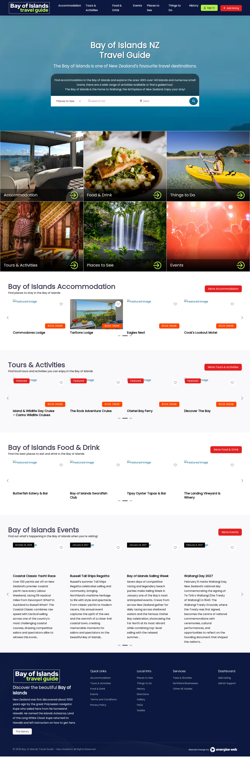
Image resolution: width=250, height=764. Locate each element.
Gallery (141, 699)
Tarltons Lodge (81, 332)
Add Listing (224, 678)
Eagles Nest (136, 332)
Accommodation (69, 5)
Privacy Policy (98, 705)
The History (22, 731)
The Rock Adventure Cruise (91, 411)
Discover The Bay (197, 411)
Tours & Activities (92, 8)
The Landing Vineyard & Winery (202, 495)
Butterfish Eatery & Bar (30, 493)
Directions (143, 694)
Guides (141, 710)
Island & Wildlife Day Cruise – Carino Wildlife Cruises (33, 413)
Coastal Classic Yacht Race (34, 576)
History (193, 5)
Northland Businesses (185, 683)
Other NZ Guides (182, 688)
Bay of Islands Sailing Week (148, 576)
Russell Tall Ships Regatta (89, 576)
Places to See (153, 8)
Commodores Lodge (29, 332)
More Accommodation (223, 289)
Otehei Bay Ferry (140, 411)
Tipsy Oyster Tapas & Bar (146, 493)
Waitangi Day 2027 (198, 576)
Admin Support (227, 683)
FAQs (140, 705)
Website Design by (199, 749)
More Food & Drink (226, 449)
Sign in (211, 8)
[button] (8, 317)
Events (137, 5)
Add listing (233, 8)
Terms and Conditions (103, 699)
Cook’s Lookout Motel (200, 332)
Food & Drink (117, 8)
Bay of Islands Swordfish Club (88, 495)
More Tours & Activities (223, 367)
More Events (230, 532)
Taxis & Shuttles (182, 678)
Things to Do (175, 8)
